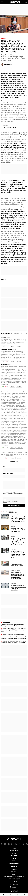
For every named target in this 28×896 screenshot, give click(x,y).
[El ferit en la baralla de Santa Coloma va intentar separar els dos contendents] (5, 585)
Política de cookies (14, 879)
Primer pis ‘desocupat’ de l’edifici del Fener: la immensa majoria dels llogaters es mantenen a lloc (13, 630)
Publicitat (14, 874)
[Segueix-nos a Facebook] (1, 844)
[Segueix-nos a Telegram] (23, 844)
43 (3, 458)
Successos (13, 562)
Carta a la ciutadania (9, 127)
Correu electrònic (8, 473)
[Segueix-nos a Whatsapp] (19, 844)
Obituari (14, 866)
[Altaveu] (15, 2)
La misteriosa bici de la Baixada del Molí (13, 634)
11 (3, 346)
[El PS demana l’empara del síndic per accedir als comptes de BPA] (5, 527)
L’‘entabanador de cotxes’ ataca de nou (17, 564)
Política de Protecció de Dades (14, 876)
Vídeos (14, 861)
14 (3, 361)
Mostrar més (14, 461)
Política (3, 38)
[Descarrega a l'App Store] (14, 891)
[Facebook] (3, 894)
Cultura (14, 856)
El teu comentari (7, 480)
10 (7, 346)
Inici (14, 848)
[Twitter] (10, 894)
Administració (14, 514)
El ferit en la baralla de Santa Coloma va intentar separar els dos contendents (18, 588)
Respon (12, 346)
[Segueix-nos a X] (5, 844)
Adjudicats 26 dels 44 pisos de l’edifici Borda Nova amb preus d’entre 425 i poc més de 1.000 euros (18, 554)
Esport (14, 858)
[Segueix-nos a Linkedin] (16, 844)
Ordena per (16, 333)
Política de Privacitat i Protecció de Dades (13, 493)
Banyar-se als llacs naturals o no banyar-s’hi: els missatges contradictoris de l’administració (14, 637)
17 (7, 361)
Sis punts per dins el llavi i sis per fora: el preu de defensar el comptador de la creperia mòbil (13, 641)
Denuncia (19, 346)
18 (3, 447)
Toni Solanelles (8, 64)
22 (7, 386)
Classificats (14, 863)
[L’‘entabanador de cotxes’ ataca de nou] (5, 563)
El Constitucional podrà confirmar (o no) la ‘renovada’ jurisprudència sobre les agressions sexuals (18, 541)
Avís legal (14, 881)
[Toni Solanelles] (2, 64)
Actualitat (14, 850)
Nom (4, 466)
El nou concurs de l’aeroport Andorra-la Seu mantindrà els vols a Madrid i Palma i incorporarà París (18, 575)
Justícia (13, 536)
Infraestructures (15, 570)
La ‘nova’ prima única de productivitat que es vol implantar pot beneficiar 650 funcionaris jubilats (18, 519)
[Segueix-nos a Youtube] (8, 844)
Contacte (14, 871)
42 (7, 447)
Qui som (14, 869)
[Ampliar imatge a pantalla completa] (25, 17)
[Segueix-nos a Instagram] (12, 844)
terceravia (5, 282)
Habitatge (13, 549)
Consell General (15, 282)
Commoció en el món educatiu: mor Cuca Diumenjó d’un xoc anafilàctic (12, 625)
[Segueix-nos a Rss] (27, 844)
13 (7, 458)
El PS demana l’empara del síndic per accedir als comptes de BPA (18, 530)
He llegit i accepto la (13, 493)
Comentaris (17, 68)
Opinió (14, 853)
